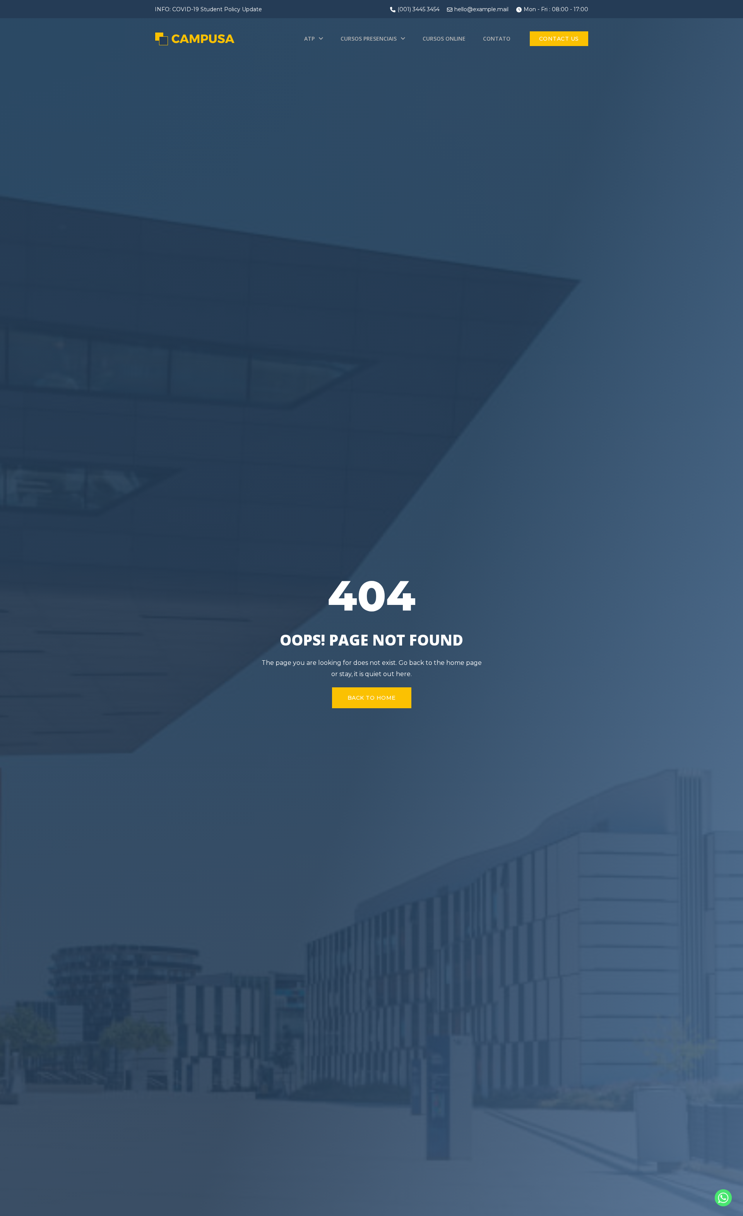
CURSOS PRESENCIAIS (369, 38)
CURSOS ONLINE (444, 38)
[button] (559, 38)
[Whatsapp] (723, 1197)
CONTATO (496, 38)
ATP (309, 38)
